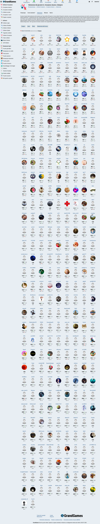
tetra (59, 199)
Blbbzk (58, 131)
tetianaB (50, 472)
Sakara (75, 144)
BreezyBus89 (93, 390)
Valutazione (39, 12)
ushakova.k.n (50, 295)
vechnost (41, 281)
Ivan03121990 (67, 213)
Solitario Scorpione (8, 5)
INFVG (75, 349)
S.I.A (76, 104)
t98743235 (41, 158)
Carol (41, 199)
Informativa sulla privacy (45, 520)
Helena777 (33, 131)
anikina (84, 131)
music (33, 104)
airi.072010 (58, 336)
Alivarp (84, 485)
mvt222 (92, 49)
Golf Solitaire (6, 43)
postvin (92, 363)
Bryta (41, 485)
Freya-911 (67, 62)
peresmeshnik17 (41, 444)
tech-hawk (50, 376)
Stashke (93, 417)
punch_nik (67, 322)
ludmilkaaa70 (75, 336)
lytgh (50, 76)
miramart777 (41, 76)
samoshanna (93, 472)
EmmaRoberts (59, 254)
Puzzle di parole (7, 76)
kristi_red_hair (58, 458)
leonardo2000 (84, 117)
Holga (75, 267)
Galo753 (93, 62)
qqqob (58, 417)
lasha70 (32, 35)
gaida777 (84, 254)
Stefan (75, 117)
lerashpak (50, 458)
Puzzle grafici (6, 61)
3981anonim (75, 76)
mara (50, 35)
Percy (93, 131)
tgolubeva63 (41, 227)
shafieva (75, 363)
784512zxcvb (41, 431)
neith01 (50, 281)
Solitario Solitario (7, 28)
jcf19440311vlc (93, 444)
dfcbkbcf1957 (58, 404)
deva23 (84, 186)
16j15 (67, 117)
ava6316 (67, 254)
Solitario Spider (6, 30)
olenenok (33, 158)
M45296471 (67, 349)
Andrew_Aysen (58, 485)
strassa (24, 363)
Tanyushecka (75, 322)
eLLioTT (33, 144)
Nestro (84, 444)
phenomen (58, 281)
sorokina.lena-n (24, 254)
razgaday (93, 213)
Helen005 (50, 131)
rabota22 (41, 336)
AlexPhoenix (24, 172)
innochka (33, 444)
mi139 (75, 444)
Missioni (46, 12)
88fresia (75, 431)
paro (59, 376)
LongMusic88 (58, 390)
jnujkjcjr (24, 458)
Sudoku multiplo (6, 73)
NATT (33, 117)
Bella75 (24, 431)
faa (92, 376)
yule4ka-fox (84, 267)
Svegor (75, 390)
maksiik (58, 227)
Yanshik (67, 240)
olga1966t (50, 213)
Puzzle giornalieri (7, 48)
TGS (33, 90)
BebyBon (93, 404)
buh (67, 186)
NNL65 (84, 295)
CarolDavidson (93, 240)
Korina (75, 458)
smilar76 (58, 240)
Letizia (50, 158)
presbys (67, 295)
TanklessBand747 (33, 322)
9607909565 (58, 431)
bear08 (84, 227)
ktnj (58, 444)
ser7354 (84, 240)
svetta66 (76, 172)
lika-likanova (32, 295)
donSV (41, 254)
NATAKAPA (50, 90)
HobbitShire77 (67, 144)
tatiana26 (67, 90)
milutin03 (58, 158)
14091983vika (24, 158)
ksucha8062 (32, 267)
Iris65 (76, 404)
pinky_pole (67, 485)
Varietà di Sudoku (7, 71)
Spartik (41, 49)
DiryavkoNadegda (50, 363)
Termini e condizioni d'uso (56, 520)
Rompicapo (23, 12)
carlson (92, 76)
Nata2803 (33, 186)
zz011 (58, 213)
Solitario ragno (6, 23)
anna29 (32, 376)
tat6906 (50, 186)
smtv (58, 308)
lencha (32, 485)
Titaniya (41, 417)
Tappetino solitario (7, 33)
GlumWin (84, 35)
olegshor (24, 322)
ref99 (41, 62)
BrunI (41, 90)
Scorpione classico (7, 7)
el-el (67, 49)
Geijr (24, 117)
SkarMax (41, 104)
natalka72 (33, 213)
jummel (32, 227)
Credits (51, 515)
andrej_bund (84, 62)
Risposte (52, 516)
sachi (24, 417)
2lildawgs (76, 254)
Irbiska (67, 131)
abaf (84, 158)
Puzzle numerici (6, 56)
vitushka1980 (41, 363)
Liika (84, 376)
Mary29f (41, 458)
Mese (33, 26)
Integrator (33, 349)
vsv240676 (84, 404)
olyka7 (92, 199)
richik (76, 240)
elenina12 (33, 172)
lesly (59, 104)
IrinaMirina (24, 376)
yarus (33, 199)
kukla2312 (76, 417)
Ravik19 (67, 376)
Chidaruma (93, 295)
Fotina (92, 104)
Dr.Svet (84, 472)
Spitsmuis (33, 62)
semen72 (41, 240)
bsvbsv (50, 308)
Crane (67, 158)
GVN (58, 472)
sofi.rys (92, 485)
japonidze (59, 363)
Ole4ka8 (75, 485)
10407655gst (75, 90)
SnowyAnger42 (50, 322)
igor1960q (93, 254)
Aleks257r (67, 417)
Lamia (75, 131)
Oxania (50, 117)
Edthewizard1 (33, 404)
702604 (41, 322)
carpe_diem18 (24, 390)
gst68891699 (93, 281)
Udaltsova (67, 227)
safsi (41, 35)
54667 (84, 431)
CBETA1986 (58, 35)
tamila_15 (50, 172)
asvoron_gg (92, 336)
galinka (41, 308)
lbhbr (93, 186)
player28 (24, 308)
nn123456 (84, 349)
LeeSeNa (50, 485)
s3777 (84, 76)
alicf (93, 90)
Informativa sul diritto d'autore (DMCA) (72, 520)
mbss (67, 281)
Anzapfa (75, 62)
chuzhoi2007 (67, 458)
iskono (24, 49)
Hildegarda (24, 213)
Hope (33, 49)
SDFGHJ (50, 104)
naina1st (84, 417)
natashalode (84, 49)
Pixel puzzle (6, 53)
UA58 (93, 158)
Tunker (32, 363)
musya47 (58, 144)
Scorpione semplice (7, 9)
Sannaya (24, 485)
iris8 (93, 308)
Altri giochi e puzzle (7, 78)
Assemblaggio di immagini (9, 66)
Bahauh (50, 390)
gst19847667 (75, 199)
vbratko (41, 267)
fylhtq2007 (33, 417)
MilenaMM (50, 144)
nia (67, 363)
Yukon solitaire (6, 38)
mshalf (67, 404)
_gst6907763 (75, 376)
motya (58, 117)
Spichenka (67, 35)
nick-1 (24, 62)
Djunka (92, 144)
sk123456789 (84, 104)
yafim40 (24, 186)
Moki (59, 322)
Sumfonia (76, 158)
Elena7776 (67, 104)
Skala (93, 35)
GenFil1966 (75, 49)
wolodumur (58, 62)
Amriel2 (41, 404)
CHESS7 (24, 35)
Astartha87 (32, 308)
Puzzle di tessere (7, 63)
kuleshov (50, 417)
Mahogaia (50, 227)
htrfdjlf (41, 186)
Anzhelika (50, 240)
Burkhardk (59, 186)
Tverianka (24, 281)
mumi (41, 349)
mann (33, 458)
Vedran (32, 431)
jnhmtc (50, 404)
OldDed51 (76, 35)
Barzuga (58, 76)
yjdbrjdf (84, 281)
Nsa (41, 213)
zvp (84, 144)
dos (58, 295)
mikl (58, 90)
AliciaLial (41, 172)
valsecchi (93, 322)
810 (41, 117)
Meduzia (75, 227)
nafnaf (24, 104)
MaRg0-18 (93, 431)
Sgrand (24, 349)
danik (41, 144)
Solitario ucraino (6, 12)
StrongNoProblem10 (24, 472)
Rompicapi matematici (8, 58)
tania (24, 144)
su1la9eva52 (75, 472)
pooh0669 (33, 336)
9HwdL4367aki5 (50, 444)
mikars (41, 472)
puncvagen (58, 172)
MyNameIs (93, 117)
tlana (67, 336)
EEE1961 (33, 76)
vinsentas (76, 295)
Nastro (51, 12)
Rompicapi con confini (8, 51)
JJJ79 (93, 458)
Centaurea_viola (50, 199)
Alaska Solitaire (6, 40)
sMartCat (24, 90)
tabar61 (58, 49)
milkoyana (58, 349)
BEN (24, 336)
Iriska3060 (84, 363)
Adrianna (33, 390)
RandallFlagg (67, 390)
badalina (24, 444)
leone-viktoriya (93, 227)
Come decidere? (31, 12)
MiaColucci (84, 213)
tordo (84, 308)
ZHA (50, 267)
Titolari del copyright (41, 515)
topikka (67, 267)
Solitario (5, 20)
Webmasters (39, 516)
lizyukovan (93, 267)
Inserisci (97, 1)
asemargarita (41, 295)
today (75, 186)
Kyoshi (84, 322)
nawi (24, 199)
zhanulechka (92, 172)
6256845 (84, 458)
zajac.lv (50, 349)
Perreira (84, 199)
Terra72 (32, 499)
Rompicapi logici (7, 46)
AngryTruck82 (67, 308)
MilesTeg (41, 131)
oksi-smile (24, 227)
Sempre (23, 26)
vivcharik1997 (50, 254)
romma (58, 267)
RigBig (84, 336)
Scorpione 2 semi (7, 14)
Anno (29, 26)
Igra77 (84, 172)
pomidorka (33, 281)
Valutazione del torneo (42, 26)
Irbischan (67, 76)
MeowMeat (50, 431)
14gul (67, 172)
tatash (41, 376)
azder (76, 281)
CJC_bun (33, 254)
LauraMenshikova (24, 76)
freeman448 (49, 62)
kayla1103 (24, 240)
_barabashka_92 (24, 499)
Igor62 (67, 431)
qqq (67, 472)
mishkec (24, 267)
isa (67, 199)
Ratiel (41, 390)
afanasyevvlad (24, 404)
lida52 (24, 295)
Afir (84, 390)
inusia (93, 349)
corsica (84, 90)
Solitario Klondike (7, 25)
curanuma (67, 444)
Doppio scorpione (7, 17)
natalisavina (24, 131)
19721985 (33, 240)
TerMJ (75, 308)
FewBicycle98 (33, 472)
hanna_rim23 (75, 213)
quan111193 (50, 336)
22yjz (50, 49)
